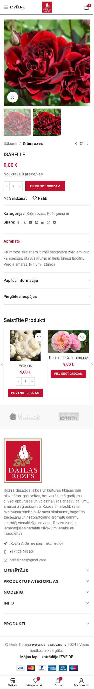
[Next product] (87, 144)
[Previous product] (76, 144)
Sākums (10, 143)
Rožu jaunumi (58, 213)
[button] (8, 63)
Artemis (25, 365)
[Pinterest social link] (37, 222)
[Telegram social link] (54, 222)
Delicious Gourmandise (68, 357)
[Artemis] (25, 345)
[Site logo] (47, 7)
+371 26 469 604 (22, 552)
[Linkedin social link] (43, 222)
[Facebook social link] (18, 222)
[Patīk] (39, 337)
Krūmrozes (33, 143)
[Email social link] (30, 222)
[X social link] (24, 222)
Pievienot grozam (45, 186)
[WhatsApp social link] (48, 222)
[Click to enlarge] (12, 97)
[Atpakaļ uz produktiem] (82, 144)
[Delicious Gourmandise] (68, 341)
